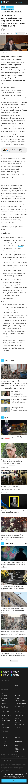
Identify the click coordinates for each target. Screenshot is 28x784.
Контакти (4, 735)
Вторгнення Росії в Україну (7, 9)
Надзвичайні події (20, 701)
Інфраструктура (19, 706)
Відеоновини (5, 727)
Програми (4, 745)
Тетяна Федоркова (9, 29)
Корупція (17, 693)
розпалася (12, 343)
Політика (4, 718)
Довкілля (4, 703)
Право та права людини (5, 712)
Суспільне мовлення (4, 738)
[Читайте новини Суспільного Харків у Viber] (11, 761)
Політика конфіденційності (6, 742)
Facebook (23, 98)
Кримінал (4, 695)
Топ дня (17, 727)
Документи (18, 741)
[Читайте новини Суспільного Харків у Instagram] (5, 761)
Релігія (17, 718)
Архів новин (18, 735)
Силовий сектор (6, 715)
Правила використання (19, 738)
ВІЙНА (3, 6)
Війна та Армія (18, 11)
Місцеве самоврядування (7, 11)
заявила (16, 265)
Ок (14, 780)
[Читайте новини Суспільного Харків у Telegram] (14, 761)
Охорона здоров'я (20, 703)
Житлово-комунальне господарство (5, 707)
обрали (20, 245)
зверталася (7, 285)
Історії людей (19, 715)
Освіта (17, 698)
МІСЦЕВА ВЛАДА (9, 6)
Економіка (4, 698)
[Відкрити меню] (26, 2)
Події (2, 693)
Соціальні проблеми (18, 721)
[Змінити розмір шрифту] (26, 33)
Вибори (3, 701)
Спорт (2, 724)
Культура (17, 695)
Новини (3, 684)
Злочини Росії (5, 720)
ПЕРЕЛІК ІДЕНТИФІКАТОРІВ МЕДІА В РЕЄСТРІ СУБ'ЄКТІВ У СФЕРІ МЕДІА (20, 748)
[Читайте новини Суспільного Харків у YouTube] (8, 761)
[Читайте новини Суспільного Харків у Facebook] (2, 761)
